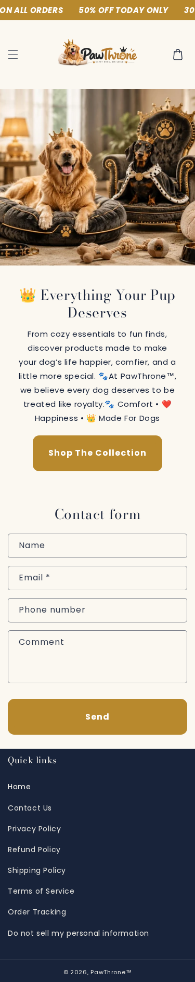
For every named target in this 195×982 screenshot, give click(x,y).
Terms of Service (41, 891)
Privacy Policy (34, 829)
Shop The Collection (97, 453)
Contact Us (30, 808)
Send (97, 717)
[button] (13, 54)
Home (19, 786)
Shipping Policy (37, 870)
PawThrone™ (111, 972)
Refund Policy (34, 849)
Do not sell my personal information (78, 933)
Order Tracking (37, 912)
